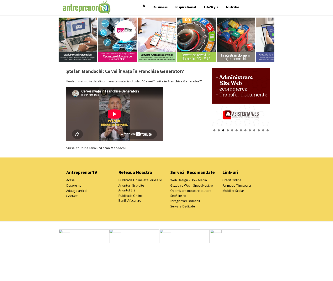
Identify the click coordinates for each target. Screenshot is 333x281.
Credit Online (231, 180)
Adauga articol (76, 191)
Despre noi (74, 185)
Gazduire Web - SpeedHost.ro (191, 185)
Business (160, 7)
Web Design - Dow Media (188, 180)
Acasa (70, 180)
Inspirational (185, 7)
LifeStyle (211, 7)
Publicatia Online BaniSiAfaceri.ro (130, 198)
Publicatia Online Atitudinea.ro (140, 180)
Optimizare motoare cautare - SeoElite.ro (191, 193)
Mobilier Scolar (233, 191)
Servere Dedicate (182, 206)
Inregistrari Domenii (185, 201)
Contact (71, 196)
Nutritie (232, 7)
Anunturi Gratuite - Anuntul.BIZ (132, 188)
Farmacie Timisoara (236, 185)
